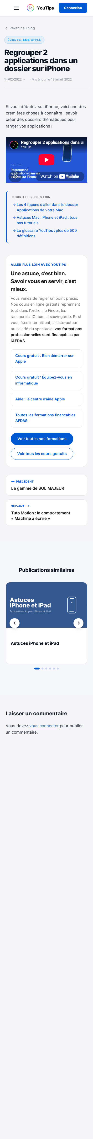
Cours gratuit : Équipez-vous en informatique (43, 380)
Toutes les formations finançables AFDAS (45, 418)
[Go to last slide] (15, 623)
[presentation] (46, 609)
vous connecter (44, 725)
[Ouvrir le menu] (16, 7)
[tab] (37, 668)
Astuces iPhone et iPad (35, 643)
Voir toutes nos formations (42, 438)
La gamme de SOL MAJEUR (37, 485)
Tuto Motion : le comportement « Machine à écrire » (40, 512)
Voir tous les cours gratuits (42, 453)
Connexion (73, 8)
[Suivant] (78, 623)
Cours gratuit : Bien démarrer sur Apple (44, 358)
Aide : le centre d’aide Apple (40, 399)
